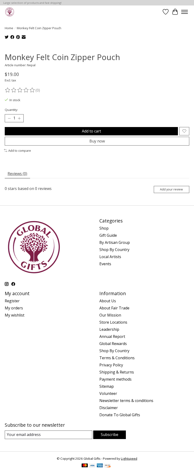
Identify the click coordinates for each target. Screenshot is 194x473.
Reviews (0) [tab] (17, 173)
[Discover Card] (107, 466)
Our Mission (110, 315)
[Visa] (92, 466)
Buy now (97, 141)
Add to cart (91, 131)
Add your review (171, 189)
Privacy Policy (111, 365)
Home (9, 28)
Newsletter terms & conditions (126, 400)
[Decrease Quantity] (9, 118)
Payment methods (115, 379)
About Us (107, 300)
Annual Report (112, 336)
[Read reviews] (20, 90)
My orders (14, 308)
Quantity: (11, 110)
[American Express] (100, 466)
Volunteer (108, 393)
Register (12, 300)
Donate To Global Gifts (119, 414)
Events (105, 263)
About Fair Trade (114, 308)
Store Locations (113, 322)
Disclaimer (108, 407)
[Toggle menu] (184, 12)
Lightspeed (129, 458)
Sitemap (106, 386)
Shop (104, 228)
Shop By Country (114, 249)
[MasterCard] (85, 466)
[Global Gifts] (9, 12)
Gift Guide (108, 235)
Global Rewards (113, 343)
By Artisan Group (114, 242)
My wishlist (14, 315)
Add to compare (19, 150)
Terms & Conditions (117, 357)
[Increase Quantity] (19, 118)
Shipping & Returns (116, 372)
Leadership (109, 329)
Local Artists (110, 256)
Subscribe (109, 434)
